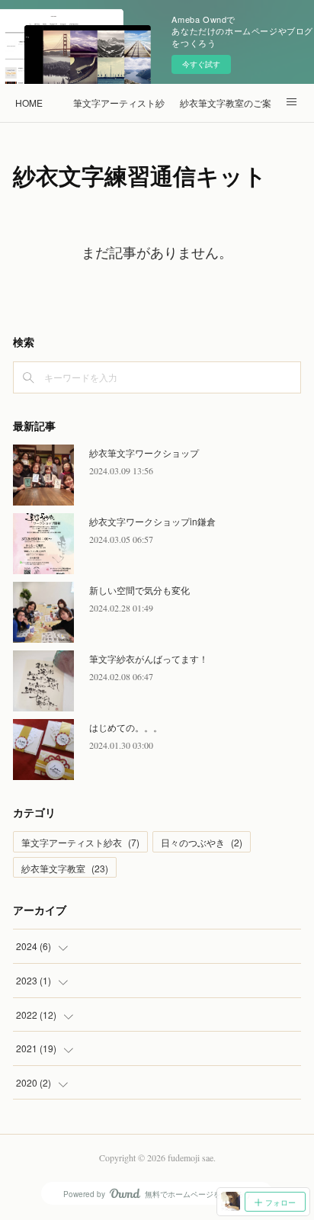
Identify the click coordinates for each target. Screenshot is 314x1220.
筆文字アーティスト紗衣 (119, 102)
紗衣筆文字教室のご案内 (225, 102)
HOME (29, 102)
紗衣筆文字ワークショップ (144, 452)
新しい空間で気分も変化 (139, 589)
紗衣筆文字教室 (64, 868)
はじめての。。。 (125, 727)
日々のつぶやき (201, 842)
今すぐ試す (201, 64)
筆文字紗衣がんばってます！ (148, 658)
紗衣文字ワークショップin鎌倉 (152, 521)
